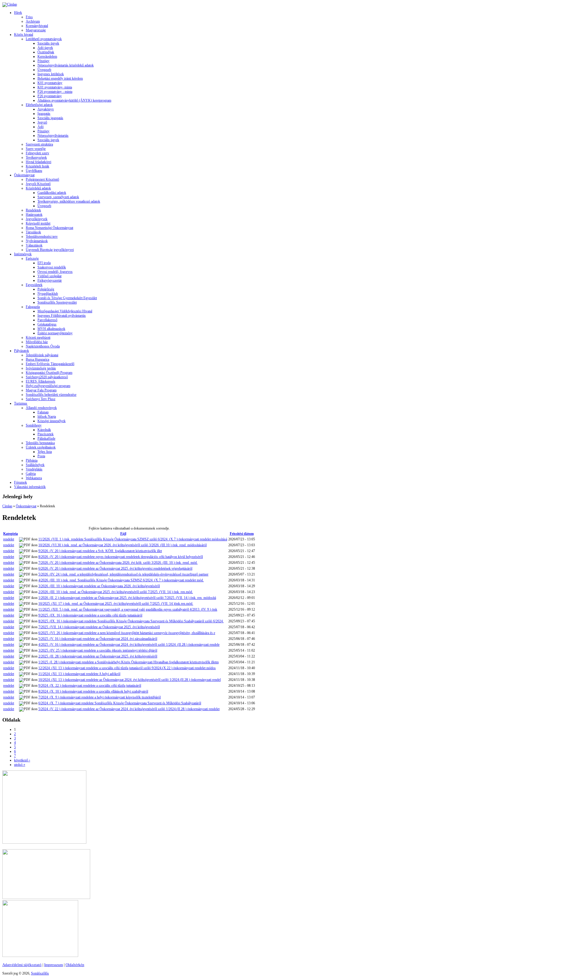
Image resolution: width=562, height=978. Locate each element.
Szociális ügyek (48, 43)
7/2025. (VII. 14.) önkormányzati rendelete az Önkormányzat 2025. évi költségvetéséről (99, 627)
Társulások (33, 232)
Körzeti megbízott (38, 337)
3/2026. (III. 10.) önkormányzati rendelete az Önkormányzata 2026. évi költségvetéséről (99, 586)
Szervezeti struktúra (39, 144)
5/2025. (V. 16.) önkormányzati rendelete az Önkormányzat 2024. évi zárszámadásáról (97, 639)
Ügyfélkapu (34, 171)
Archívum (33, 21)
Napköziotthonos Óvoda (43, 346)
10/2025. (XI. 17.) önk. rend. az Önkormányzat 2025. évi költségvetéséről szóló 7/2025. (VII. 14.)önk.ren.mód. (115, 604)
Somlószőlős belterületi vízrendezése (51, 395)
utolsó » (19, 765)
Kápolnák (44, 430)
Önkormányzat (24, 175)
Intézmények (23, 254)
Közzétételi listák (37, 166)
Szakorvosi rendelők (51, 267)
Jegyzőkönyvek (36, 219)
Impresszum (53, 964)
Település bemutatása (40, 443)
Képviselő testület (38, 223)
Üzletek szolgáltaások (41, 447)
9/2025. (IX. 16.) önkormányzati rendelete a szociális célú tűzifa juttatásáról (90, 615)
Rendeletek (33, 210)
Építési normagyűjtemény (55, 333)
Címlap (7, 506)
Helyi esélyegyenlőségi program (48, 386)
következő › (22, 760)
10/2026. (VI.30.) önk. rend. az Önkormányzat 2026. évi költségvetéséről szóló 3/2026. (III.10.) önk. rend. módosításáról (122, 545)
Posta (41, 456)
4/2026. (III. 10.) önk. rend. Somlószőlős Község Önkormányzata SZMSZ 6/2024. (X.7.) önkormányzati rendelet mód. (121, 580)
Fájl (123, 534)
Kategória (10, 534)
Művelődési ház (37, 342)
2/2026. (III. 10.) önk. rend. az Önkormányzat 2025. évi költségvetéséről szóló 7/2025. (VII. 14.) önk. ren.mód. (115, 592)
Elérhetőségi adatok (39, 105)
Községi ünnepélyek (51, 421)
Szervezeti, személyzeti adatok (58, 197)
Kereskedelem (47, 56)
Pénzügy (43, 61)
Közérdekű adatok (38, 188)
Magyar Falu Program (41, 390)
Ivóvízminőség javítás (41, 368)
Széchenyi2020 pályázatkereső (47, 377)
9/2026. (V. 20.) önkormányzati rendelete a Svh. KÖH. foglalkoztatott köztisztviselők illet (100, 551)
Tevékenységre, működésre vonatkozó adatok (68, 201)
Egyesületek (34, 285)
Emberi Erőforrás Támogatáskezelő (50, 364)
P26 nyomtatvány (49, 96)
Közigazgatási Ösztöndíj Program (49, 373)
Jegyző (42, 122)
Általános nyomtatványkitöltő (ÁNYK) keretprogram (74, 100)
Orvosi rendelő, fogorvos (55, 272)
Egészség (32, 258)
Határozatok (34, 215)
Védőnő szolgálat (49, 276)
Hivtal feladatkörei (38, 162)
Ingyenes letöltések (50, 74)
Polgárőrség (45, 289)
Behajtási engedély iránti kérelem (60, 78)
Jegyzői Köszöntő (38, 184)
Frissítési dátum (242, 534)
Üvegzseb (44, 70)
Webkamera (34, 478)
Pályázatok (21, 351)
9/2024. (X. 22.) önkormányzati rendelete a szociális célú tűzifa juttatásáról (89, 686)
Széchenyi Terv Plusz (40, 399)
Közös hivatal (23, 34)
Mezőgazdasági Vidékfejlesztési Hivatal (64, 311)
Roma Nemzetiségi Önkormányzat (49, 228)
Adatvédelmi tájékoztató (22, 964)
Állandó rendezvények (41, 408)
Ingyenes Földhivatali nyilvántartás (61, 316)
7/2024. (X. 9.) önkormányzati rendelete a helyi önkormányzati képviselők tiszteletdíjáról (99, 697)
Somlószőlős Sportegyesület (57, 302)
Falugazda (33, 307)
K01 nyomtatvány (49, 83)
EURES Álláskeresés (40, 381)
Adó (40, 127)
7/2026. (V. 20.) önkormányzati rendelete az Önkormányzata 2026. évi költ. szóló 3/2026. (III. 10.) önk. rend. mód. (118, 563)
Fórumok (20, 482)
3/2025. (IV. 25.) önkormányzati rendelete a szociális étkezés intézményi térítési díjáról (97, 650)
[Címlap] (9, 4)
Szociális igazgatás (50, 118)
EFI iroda (44, 263)
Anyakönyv (45, 109)
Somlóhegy (34, 425)
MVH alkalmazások (51, 329)
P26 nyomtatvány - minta (54, 92)
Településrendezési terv (42, 236)
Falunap (43, 412)
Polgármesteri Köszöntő (42, 179)
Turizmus (20, 403)
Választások (34, 245)
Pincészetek (45, 434)
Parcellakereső (47, 320)
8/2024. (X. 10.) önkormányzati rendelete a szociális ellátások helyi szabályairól (93, 691)
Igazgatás (43, 114)
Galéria (31, 474)
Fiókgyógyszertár (49, 280)
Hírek (18, 13)
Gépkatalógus (46, 324)
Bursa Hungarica (37, 359)
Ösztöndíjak (45, 52)
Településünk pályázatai (42, 355)
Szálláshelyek (35, 465)
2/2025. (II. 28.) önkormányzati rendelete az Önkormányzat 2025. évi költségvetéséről (97, 656)
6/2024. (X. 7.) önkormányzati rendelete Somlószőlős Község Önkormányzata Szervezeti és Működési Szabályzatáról (119, 703)
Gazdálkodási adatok (51, 193)
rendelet (8, 539)
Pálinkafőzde (46, 438)
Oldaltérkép (75, 964)
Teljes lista (44, 452)
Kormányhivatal (37, 26)
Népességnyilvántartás (52, 135)
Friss (29, 17)
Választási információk (30, 487)
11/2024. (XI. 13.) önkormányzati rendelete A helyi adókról (79, 674)
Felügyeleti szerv (37, 153)
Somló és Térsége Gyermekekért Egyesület (67, 298)
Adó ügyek (45, 48)
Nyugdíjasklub (47, 294)
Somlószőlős (40, 973)
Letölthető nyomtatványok (44, 39)
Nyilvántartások (37, 241)
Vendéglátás (34, 469)
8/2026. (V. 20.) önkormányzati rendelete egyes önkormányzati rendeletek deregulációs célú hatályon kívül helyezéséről (120, 557)
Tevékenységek (36, 157)
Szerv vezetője (36, 149)
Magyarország (36, 30)
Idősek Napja (46, 417)
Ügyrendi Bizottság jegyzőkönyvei (50, 250)
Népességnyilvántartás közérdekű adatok (65, 65)
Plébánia (31, 460)
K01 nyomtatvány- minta (54, 87)
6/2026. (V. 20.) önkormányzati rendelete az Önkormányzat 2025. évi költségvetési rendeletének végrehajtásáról (115, 568)
